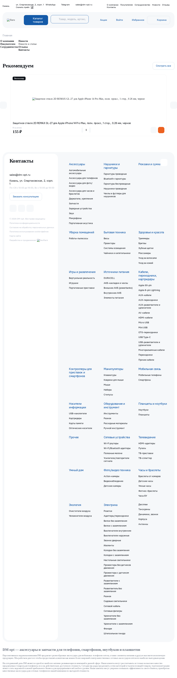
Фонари (108, 628)
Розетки (108, 511)
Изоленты (109, 545)
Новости (156, 5)
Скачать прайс (23, 7)
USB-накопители (78, 413)
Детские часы (145, 481)
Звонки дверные (112, 540)
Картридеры (75, 418)
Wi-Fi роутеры (111, 443)
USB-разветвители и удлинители (149, 343)
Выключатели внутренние (117, 530)
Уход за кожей (145, 263)
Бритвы (142, 243)
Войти (119, 20)
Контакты (111, 7)
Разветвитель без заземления (113, 590)
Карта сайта (15, 236)
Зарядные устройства (80, 208)
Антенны (143, 524)
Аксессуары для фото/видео (80, 184)
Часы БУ (142, 495)
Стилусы (108, 394)
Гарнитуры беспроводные (117, 183)
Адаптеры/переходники (116, 515)
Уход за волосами (147, 257)
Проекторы (109, 243)
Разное (107, 418)
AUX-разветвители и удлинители (149, 306)
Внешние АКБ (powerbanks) (118, 287)
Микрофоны (75, 218)
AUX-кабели (144, 295)
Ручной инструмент (114, 428)
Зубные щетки (145, 248)
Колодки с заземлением (116, 555)
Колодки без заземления (116, 550)
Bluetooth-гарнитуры (115, 178)
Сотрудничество (142, 5)
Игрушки (73, 283)
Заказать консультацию (26, 196)
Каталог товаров (38, 20)
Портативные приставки (82, 287)
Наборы (108, 389)
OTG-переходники (148, 332)
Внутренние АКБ (112, 292)
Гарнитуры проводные (115, 173)
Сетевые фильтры (113, 611)
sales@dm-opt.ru (84, 4)
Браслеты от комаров (149, 476)
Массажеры (144, 253)
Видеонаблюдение (113, 481)
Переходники (145, 354)
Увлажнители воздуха (80, 515)
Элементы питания (114, 297)
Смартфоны (144, 379)
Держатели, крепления (81, 198)
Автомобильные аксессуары (77, 172)
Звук (71, 213)
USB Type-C (144, 337)
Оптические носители (80, 428)
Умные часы (144, 485)
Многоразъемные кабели (151, 350)
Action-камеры (111, 476)
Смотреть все (163, 65)
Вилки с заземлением (115, 525)
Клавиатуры (110, 375)
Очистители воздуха (79, 511)
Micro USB (143, 322)
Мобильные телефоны (149, 375)
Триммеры (143, 238)
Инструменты (111, 413)
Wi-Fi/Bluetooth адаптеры (117, 448)
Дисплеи (143, 504)
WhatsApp (50, 4)
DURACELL (109, 278)
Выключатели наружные (116, 535)
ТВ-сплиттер (145, 458)
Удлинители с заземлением (118, 623)
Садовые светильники (115, 601)
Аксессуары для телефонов (83, 178)
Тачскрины (144, 509)
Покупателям (126, 5)
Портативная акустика (81, 223)
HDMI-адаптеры (146, 443)
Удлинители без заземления (112, 617)
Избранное (138, 20)
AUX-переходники (148, 300)
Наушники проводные (115, 188)
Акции (103, 20)
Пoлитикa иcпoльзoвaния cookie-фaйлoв (29, 231)
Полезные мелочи (113, 453)
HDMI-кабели (145, 317)
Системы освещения (114, 248)
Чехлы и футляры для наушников (115, 195)
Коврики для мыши (114, 379)
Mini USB (142, 327)
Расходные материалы (115, 423)
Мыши (107, 384)
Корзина (161, 20)
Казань (6, 6)
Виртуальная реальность (82, 278)
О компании (112, 5)
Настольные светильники (117, 560)
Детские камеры (112, 485)
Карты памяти (76, 423)
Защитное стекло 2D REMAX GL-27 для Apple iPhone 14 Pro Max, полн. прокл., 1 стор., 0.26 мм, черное (72, 123)
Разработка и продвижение (23, 240)
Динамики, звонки (148, 514)
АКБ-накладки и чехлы (116, 283)
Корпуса (142, 519)
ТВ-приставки (145, 453)
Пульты (142, 448)
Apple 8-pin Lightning (149, 290)
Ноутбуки (143, 409)
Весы (106, 238)
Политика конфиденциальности (25, 223)
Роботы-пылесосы (78, 238)
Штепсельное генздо (114, 633)
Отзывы (166, 5)
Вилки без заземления (115, 520)
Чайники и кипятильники (117, 253)
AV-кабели (144, 312)
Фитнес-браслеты (147, 490)
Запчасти (74, 203)
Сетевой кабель (112, 606)
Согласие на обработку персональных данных (32, 227)
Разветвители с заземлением (112, 582)
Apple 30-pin (145, 285)
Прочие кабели (146, 359)
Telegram (65, 4)
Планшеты (143, 414)
